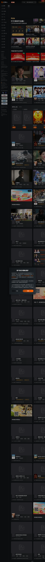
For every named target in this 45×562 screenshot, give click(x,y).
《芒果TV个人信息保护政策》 (25, 275)
